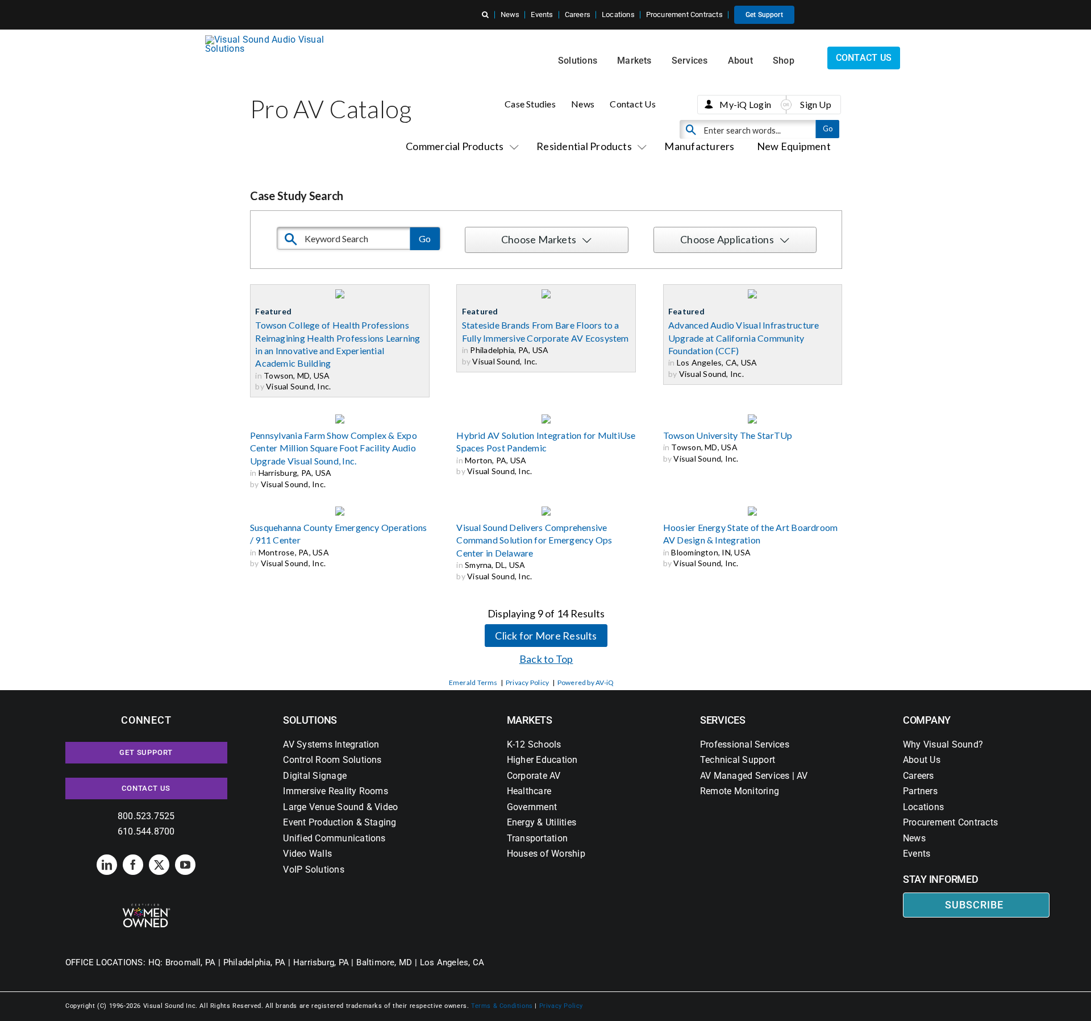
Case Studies (530, 103)
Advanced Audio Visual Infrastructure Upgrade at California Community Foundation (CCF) (743, 337)
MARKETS (529, 720)
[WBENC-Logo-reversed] (146, 907)
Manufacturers (699, 146)
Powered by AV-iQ (585, 682)
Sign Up (815, 104)
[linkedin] (107, 864)
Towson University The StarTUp (728, 435)
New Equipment (794, 146)
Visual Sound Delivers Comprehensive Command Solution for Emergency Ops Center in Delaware (534, 540)
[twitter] (159, 864)
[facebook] (133, 864)
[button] (485, 15)
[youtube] (185, 864)
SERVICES (723, 720)
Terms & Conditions (502, 1006)
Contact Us (632, 103)
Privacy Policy (527, 682)
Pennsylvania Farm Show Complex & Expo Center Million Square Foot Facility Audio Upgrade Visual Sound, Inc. (333, 448)
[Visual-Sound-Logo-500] (269, 39)
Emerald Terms (473, 682)
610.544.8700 (146, 831)
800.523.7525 (146, 816)
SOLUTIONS (310, 720)
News (582, 103)
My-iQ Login (745, 104)
